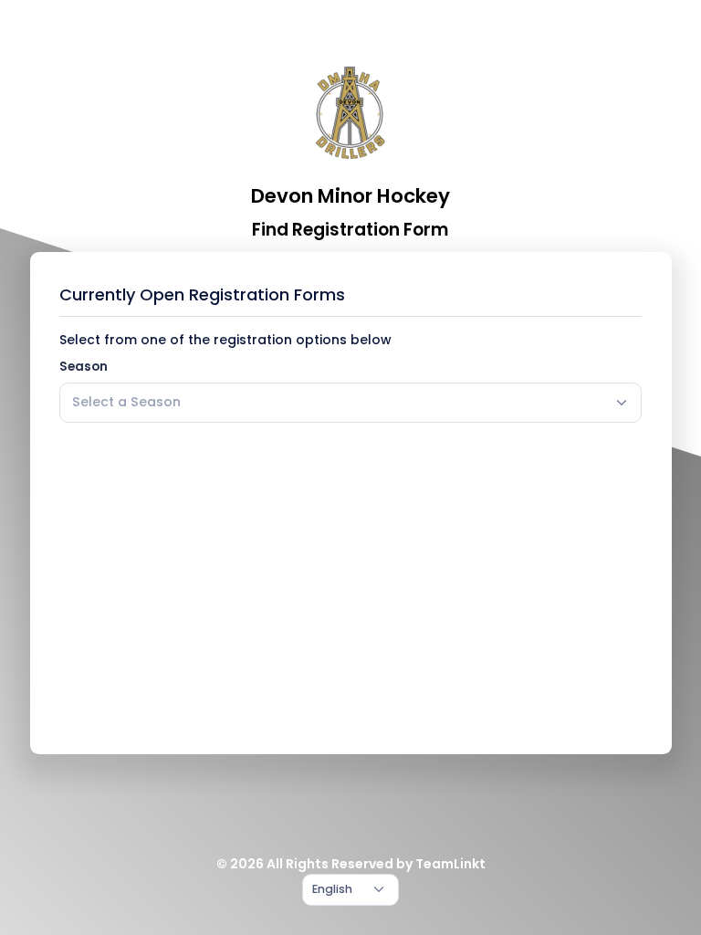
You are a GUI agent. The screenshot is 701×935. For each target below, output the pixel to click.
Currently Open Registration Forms (202, 294)
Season (83, 366)
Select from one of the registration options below (225, 340)
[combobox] (350, 403)
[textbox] (126, 402)
